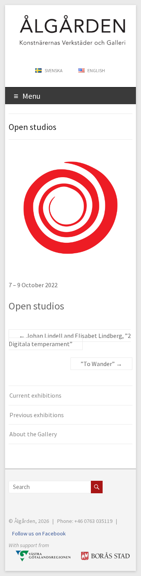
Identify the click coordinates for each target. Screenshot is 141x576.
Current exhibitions (35, 395)
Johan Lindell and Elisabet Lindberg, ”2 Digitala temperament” (70, 340)
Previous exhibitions (36, 415)
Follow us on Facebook (39, 533)
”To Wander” (101, 364)
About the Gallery (33, 434)
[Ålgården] (66, 14)
